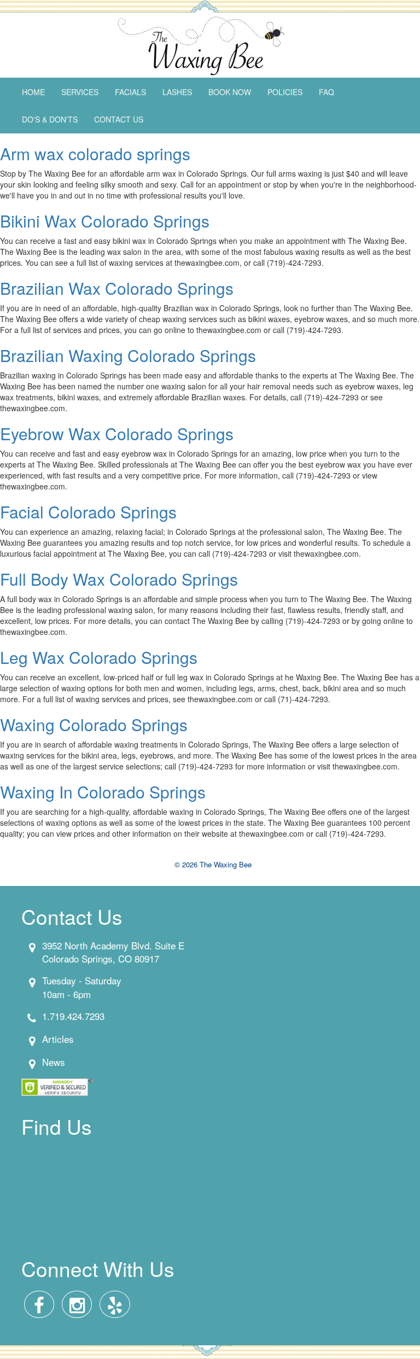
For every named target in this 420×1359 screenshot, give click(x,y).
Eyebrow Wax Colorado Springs (117, 433)
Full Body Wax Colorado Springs (119, 579)
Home (33, 91)
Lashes (177, 91)
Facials (130, 91)
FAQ (326, 91)
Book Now (229, 91)
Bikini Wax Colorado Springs (104, 220)
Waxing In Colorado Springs (103, 791)
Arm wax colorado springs (95, 153)
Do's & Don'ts (50, 119)
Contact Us (118, 119)
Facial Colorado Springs (88, 511)
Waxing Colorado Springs (94, 724)
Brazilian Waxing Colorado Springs (128, 355)
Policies (284, 91)
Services (79, 91)
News (53, 1062)
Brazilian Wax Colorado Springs (117, 288)
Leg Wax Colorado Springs (98, 657)
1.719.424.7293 (73, 1016)
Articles (58, 1039)
